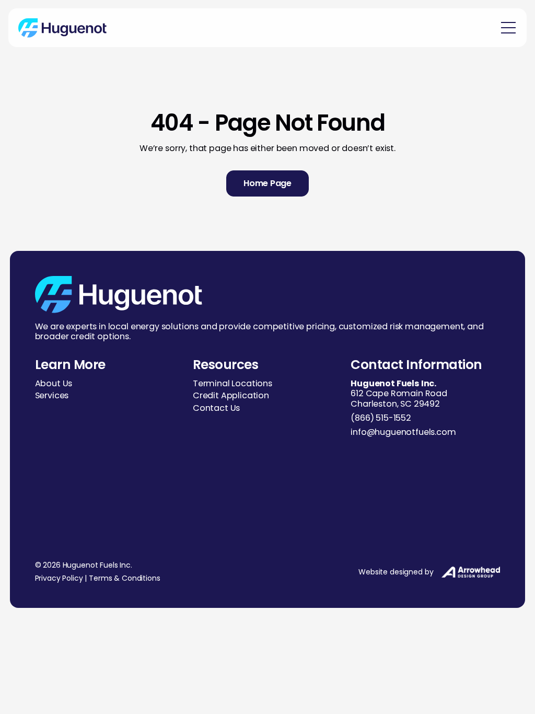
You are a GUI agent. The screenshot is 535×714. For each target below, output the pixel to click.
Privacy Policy (59, 578)
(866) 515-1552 (381, 418)
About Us (54, 383)
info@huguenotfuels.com (403, 432)
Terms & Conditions (124, 578)
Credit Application (231, 395)
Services (52, 395)
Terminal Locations (232, 383)
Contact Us (216, 408)
